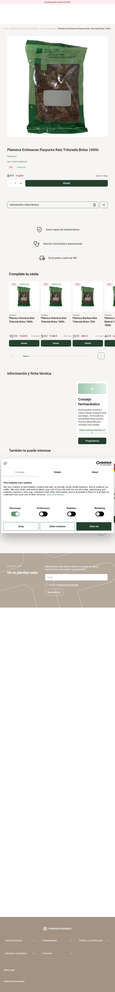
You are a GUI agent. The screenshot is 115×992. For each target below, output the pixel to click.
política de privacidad (68, 585)
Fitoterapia (33, 28)
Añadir (24, 343)
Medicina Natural (18, 28)
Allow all (94, 526)
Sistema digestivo (48, 28)
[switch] (43, 513)
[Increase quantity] (21, 183)
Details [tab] (57, 472)
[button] (58, 940)
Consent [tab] (19, 472)
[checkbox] (46, 585)
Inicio (6, 28)
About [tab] (95, 472)
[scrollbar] (57, 356)
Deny (21, 526)
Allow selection (57, 526)
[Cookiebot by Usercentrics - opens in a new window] (98, 463)
